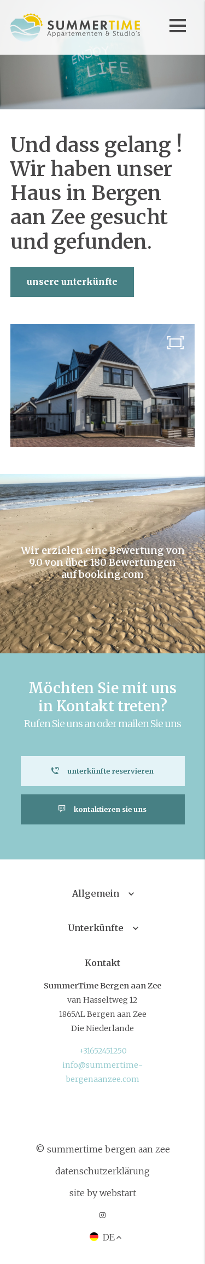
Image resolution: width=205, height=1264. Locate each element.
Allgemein (95, 893)
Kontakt (102, 962)
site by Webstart (102, 1192)
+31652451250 (103, 1051)
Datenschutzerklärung (102, 1171)
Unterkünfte (96, 927)
